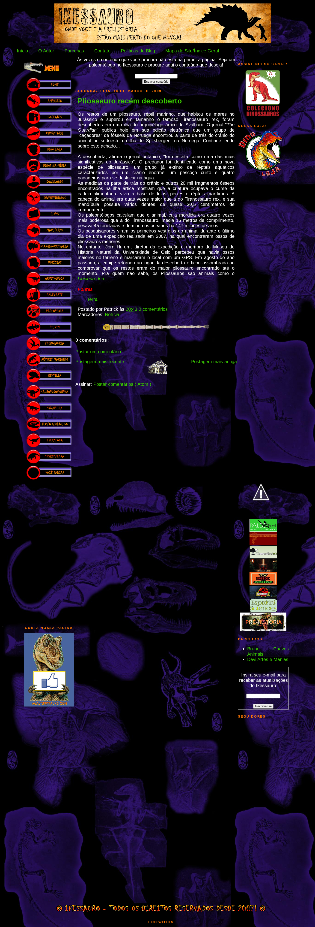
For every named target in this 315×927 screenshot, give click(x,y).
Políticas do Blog (138, 50)
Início (22, 50)
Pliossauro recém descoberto (130, 101)
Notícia (112, 314)
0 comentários (153, 309)
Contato (102, 50)
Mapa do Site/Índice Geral (192, 50)
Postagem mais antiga (214, 361)
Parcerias (74, 50)
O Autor (46, 50)
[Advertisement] (49, 550)
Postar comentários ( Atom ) (122, 384)
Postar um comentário (98, 351)
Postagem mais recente (99, 361)
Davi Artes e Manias (267, 659)
